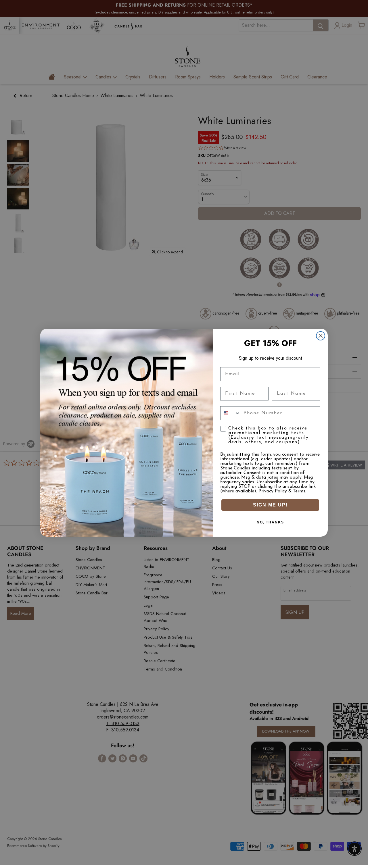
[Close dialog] (320, 336)
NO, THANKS (270, 522)
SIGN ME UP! (270, 504)
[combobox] (231, 413)
